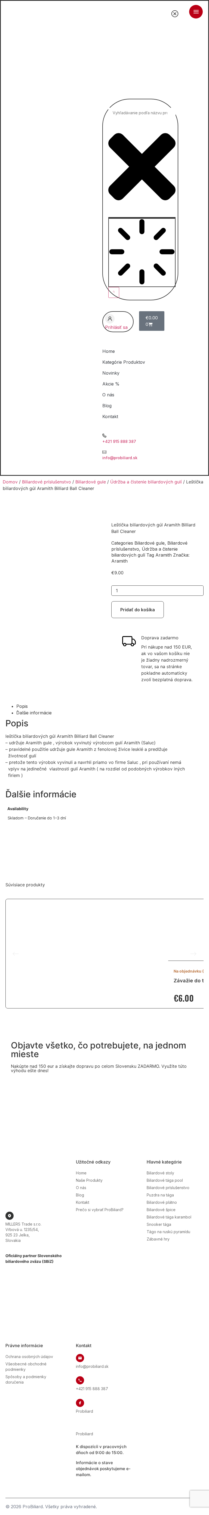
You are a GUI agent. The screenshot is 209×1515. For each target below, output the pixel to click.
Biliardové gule (90, 482)
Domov (10, 482)
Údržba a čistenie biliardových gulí (146, 482)
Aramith (163, 555)
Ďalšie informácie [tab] (34, 712)
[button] (15, 953)
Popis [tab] (22, 706)
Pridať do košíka (137, 609)
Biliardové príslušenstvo (46, 482)
